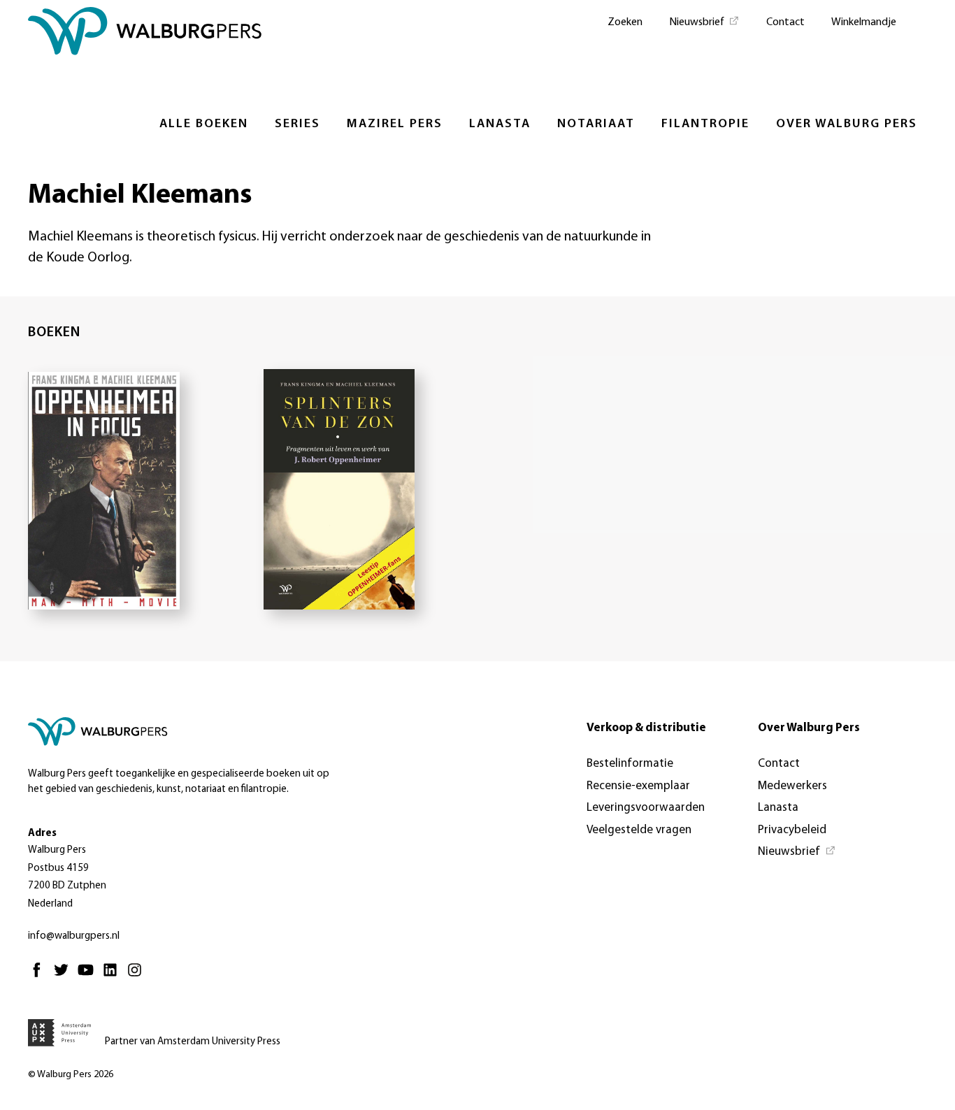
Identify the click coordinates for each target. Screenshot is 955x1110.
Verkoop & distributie (646, 728)
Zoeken (625, 22)
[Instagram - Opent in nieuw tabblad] (138, 976)
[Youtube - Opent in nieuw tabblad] (89, 976)
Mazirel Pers (395, 124)
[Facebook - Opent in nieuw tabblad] (40, 976)
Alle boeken (203, 124)
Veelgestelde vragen (639, 830)
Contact (785, 22)
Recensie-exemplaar (638, 786)
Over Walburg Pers (846, 124)
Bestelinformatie (630, 764)
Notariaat (596, 124)
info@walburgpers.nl (74, 936)
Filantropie (705, 124)
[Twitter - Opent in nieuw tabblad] (64, 976)
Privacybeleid (792, 830)
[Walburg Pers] (145, 34)
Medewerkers (792, 786)
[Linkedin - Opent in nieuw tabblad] (113, 976)
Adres (42, 833)
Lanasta (500, 124)
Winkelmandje (863, 22)
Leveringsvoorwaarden (646, 808)
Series (297, 124)
